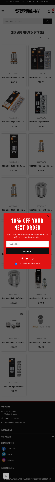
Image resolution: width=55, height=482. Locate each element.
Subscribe (27, 251)
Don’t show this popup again (29, 263)
